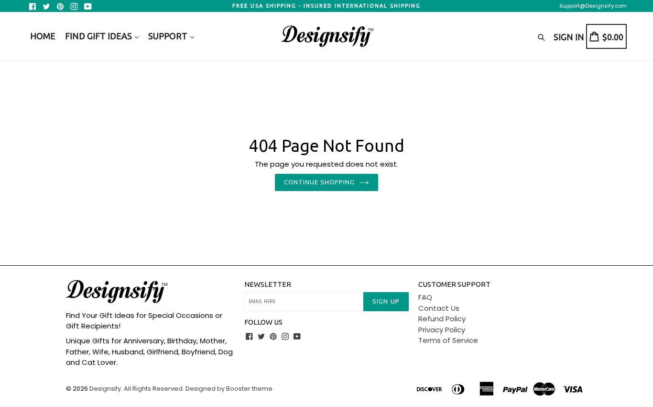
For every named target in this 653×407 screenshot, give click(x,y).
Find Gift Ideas (99, 36)
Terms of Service (448, 340)
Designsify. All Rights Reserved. (136, 388)
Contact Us (438, 308)
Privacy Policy (441, 330)
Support (168, 36)
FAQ (425, 297)
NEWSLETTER (267, 284)
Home (42, 36)
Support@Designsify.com (593, 6)
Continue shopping (319, 182)
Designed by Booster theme (228, 388)
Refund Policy (442, 319)
